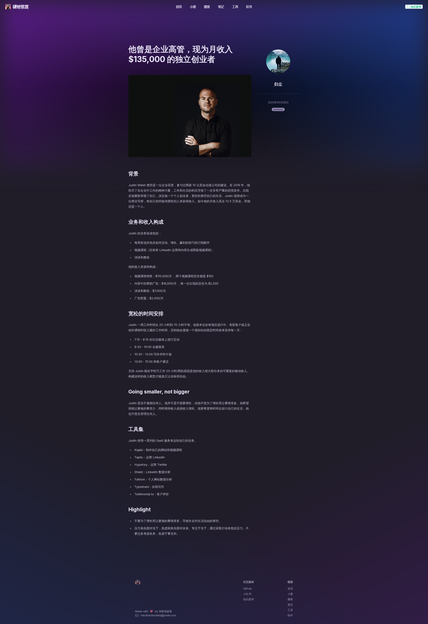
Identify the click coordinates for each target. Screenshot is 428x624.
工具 (235, 6)
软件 (249, 6)
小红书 (247, 594)
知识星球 (248, 599)
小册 (193, 6)
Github (247, 588)
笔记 (221, 6)
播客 (207, 6)
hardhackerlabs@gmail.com (158, 615)
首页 (179, 6)
